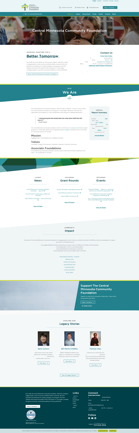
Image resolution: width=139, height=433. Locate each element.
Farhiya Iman (95, 349)
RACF (46, 152)
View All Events (101, 207)
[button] (110, 7)
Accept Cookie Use (102, 430)
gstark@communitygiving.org (104, 62)
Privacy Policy (113, 430)
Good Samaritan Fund (69, 264)
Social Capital (69, 272)
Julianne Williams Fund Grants (69, 196)
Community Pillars (69, 267)
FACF (36, 152)
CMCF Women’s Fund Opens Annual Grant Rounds (38, 198)
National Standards (29, 423)
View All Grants (69, 202)
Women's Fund (69, 259)
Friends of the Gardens (69, 262)
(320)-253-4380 (108, 60)
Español (99, 1)
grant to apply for (65, 130)
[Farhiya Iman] (95, 338)
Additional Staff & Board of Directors (101, 65)
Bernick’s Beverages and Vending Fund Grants (69, 189)
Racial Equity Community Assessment (69, 256)
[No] (137, 430)
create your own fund (76, 128)
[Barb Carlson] (43, 338)
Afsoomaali (105, 1)
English (94, 1)
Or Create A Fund (87, 305)
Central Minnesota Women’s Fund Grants (68, 193)
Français (116, 1)
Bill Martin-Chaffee (69, 349)
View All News (38, 206)
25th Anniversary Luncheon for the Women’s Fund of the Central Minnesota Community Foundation (101, 199)
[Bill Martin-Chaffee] (69, 338)
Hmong (111, 1)
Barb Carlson (43, 349)
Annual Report (99, 135)
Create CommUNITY (69, 270)
